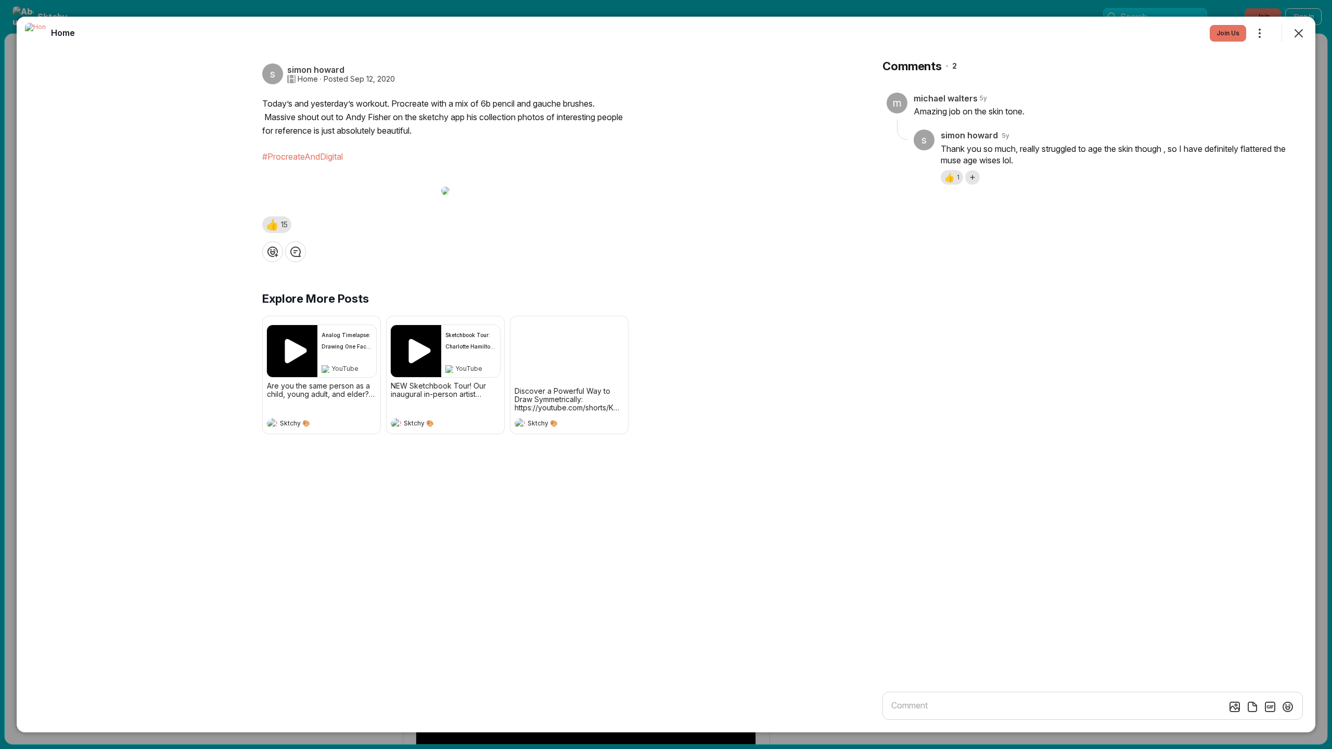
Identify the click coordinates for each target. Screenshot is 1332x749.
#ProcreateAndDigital (302, 156)
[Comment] (295, 251)
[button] (276, 224)
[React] (273, 252)
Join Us (1227, 33)
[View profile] (272, 423)
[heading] (311, 424)
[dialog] (666, 374)
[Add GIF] (1270, 707)
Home (308, 79)
